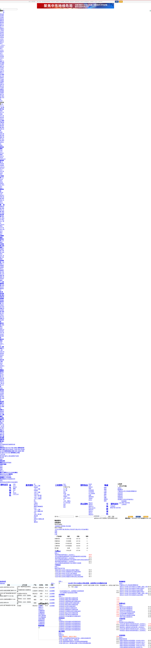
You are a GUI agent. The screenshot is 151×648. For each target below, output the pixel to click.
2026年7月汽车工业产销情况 (69, 573)
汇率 (56, 534)
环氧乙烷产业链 (2, 86)
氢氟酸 (2, 477)
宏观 (60, 635)
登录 (117, 1)
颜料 (1, 137)
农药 (1, 480)
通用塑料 (29, 485)
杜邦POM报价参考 (70, 606)
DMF (1, 351)
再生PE (91, 503)
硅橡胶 (2, 267)
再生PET (91, 514)
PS (0, 168)
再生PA (91, 511)
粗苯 (16, 451)
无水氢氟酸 (12, 472)
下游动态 (112, 506)
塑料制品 (84, 485)
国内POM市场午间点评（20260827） (136, 623)
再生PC (91, 513)
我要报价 (2, 583)
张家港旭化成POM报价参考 (73, 601)
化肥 (1, 388)
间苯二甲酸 (2, 385)
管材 (1, 196)
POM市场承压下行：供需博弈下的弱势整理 (72, 591)
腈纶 (3, 124)
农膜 (90, 495)
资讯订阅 (130, 516)
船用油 (2, 22)
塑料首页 (4, 485)
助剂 (3, 140)
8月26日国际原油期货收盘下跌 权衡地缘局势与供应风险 (70, 556)
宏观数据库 (41, 623)
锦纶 (3, 127)
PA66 (1, 179)
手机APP (53, 1)
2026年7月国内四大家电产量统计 (70, 570)
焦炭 (9, 447)
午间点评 (125, 499)
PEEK (1, 157)
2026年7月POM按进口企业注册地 (134, 595)
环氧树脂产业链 (2, 94)
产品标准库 (41, 622)
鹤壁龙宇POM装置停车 (126, 607)
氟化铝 (3, 474)
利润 (135, 491)
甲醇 (12, 447)
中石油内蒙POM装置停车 (127, 613)
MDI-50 (2, 329)
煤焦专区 (2, 447)
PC (1, 185)
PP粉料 (2, 165)
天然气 (2, 40)
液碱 (105, 489)
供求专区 (3, 581)
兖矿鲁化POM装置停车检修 (127, 615)
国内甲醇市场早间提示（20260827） (65, 554)
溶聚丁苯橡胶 (2, 257)
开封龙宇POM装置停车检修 (127, 612)
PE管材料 (91, 491)
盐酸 (105, 497)
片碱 (105, 491)
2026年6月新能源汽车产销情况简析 (71, 575)
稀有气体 (15, 456)
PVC (3, 168)
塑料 (1, 145)
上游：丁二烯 (37, 497)
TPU (1, 358)
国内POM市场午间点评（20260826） (136, 628)
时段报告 (124, 501)
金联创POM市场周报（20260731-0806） (134, 643)
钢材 (1, 462)
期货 (56, 532)
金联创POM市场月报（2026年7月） (133, 647)
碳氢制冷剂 (12, 478)
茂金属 (36, 515)
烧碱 (1, 206)
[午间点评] (123, 623)
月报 (125, 502)
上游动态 (124, 504)
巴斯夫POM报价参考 (71, 608)
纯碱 (105, 492)
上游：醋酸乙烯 (38, 511)
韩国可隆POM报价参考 (71, 598)
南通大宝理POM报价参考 (72, 603)
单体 (56, 531)
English (96, 1)
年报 (128, 502)
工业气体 (2, 454)
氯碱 (106, 485)
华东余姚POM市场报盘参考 (73, 621)
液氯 (3, 208)
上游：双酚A (67, 501)
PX (2, 104)
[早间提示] (123, 625)
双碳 (1, 469)
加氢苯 (19, 451)
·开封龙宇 (72, 529)
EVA (1, 169)
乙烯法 (36, 503)
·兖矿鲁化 (67, 529)
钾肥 (1, 431)
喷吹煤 (13, 444)
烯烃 (1, 61)
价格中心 (58, 1)
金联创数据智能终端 (46, 1)
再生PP (91, 504)
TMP (1, 344)
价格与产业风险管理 (84, 1)
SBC (1, 255)
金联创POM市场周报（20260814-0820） (134, 640)
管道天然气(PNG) (2, 53)
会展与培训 (77, 1)
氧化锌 (2, 287)
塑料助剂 (114, 504)
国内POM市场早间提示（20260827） (136, 625)
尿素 (1, 409)
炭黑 (3, 285)
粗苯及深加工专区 (9, 451)
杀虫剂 (6, 482)
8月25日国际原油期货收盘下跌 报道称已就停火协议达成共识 (72, 559)
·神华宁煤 (61, 529)
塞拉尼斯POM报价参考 (71, 604)
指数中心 (40, 607)
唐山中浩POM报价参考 (71, 612)
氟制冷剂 (6, 478)
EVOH (2, 153)
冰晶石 (7, 474)
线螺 (4, 462)
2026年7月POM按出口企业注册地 (134, 590)
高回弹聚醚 (2, 310)
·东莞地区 (63, 526)
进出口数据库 (42, 615)
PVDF (6, 475)
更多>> (57, 553)
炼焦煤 (6, 444)
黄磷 (1, 439)
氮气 (4, 456)
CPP (1, 194)
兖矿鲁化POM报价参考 (71, 614)
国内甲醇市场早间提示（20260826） (65, 558)
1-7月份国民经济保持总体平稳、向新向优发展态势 (77, 638)
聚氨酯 (2, 300)
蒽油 (19, 449)
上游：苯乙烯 (37, 495)
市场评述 (120, 497)
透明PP (36, 522)
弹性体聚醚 (2, 320)
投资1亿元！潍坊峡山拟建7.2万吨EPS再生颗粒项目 (77, 643)
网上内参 (39, 1)
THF (1, 364)
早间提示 (120, 499)
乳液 (3, 135)
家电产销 (112, 507)
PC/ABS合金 (66, 502)
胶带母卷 (91, 496)
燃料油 (2, 20)
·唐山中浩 (78, 529)
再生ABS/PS (92, 508)
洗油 (21, 449)
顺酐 (23, 451)
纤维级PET (2, 114)
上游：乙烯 (37, 485)
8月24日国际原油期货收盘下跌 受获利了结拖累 (68, 563)
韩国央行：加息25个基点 (70, 636)
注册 (121, 1)
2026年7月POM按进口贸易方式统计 (134, 591)
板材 (10, 462)
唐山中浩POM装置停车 (126, 608)
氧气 (1, 456)
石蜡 (2, 35)
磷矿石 (2, 429)
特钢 (1, 464)
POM (1, 182)
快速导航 (33, 1)
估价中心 (40, 609)
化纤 (1, 100)
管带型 (7, 462)
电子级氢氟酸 (7, 477)
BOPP (1, 192)
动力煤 (2, 444)
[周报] (121, 640)
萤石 (7, 472)
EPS (1, 171)
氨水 (3, 441)
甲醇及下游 (2, 72)
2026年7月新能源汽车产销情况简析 (71, 571)
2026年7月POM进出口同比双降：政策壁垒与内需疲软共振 (87, 583)
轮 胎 (1, 291)
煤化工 (2, 446)
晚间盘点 (130, 499)
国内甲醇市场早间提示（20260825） (65, 561)
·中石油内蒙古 (84, 529)
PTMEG (2, 365)
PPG (3, 313)
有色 (1, 466)
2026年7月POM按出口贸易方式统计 (134, 588)
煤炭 (1, 442)
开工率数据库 (42, 617)
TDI (3, 303)
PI (3, 156)
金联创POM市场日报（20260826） (135, 627)
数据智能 (67, 1)
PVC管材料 (92, 493)
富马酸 (2, 452)
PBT (1, 180)
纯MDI (2, 355)
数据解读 (120, 489)
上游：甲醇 (66, 495)
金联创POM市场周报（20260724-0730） (134, 645)
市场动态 (120, 494)
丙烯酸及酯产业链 (2, 82)
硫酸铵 (16, 447)
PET (1, 187)
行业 (62, 635)
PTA (1, 105)
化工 (1, 59)
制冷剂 (2, 478)
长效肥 (2, 391)
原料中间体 (11, 482)
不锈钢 (4, 464)
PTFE (1, 475)
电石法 (36, 504)
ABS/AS (2, 167)
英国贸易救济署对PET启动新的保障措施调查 (75, 641)
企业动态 (120, 492)
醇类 (1, 66)
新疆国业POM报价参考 (71, 609)
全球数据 (92, 1)
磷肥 (1, 419)
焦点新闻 (62, 631)
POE (1, 174)
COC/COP (3, 159)
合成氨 (2, 418)
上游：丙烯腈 (37, 498)
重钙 (3, 428)
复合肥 (2, 401)
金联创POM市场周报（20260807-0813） (134, 642)
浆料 (1, 356)
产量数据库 (41, 612)
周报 (123, 502)
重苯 (9, 452)
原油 (1, 14)
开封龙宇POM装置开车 (126, 610)
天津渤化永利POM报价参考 (73, 611)
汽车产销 (118, 507)
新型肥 (2, 390)
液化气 (2, 24)
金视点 (119, 488)
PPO (3, 185)
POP (1, 156)
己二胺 (65, 490)
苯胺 (3, 324)
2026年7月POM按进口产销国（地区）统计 (136, 593)
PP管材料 (91, 490)
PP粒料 (2, 163)
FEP (4, 475)
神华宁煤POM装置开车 (126, 617)
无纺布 (90, 498)
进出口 (122, 491)
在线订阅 (100, 1)
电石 (1, 209)
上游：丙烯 (37, 489)
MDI (1, 332)
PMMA (2, 183)
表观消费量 (131, 491)
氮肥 (1, 403)
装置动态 (120, 496)
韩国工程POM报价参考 (71, 599)
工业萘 (15, 449)
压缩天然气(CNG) (2, 48)
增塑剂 (106, 499)
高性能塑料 (10, 490)
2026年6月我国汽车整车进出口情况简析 (72, 576)
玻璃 (3, 213)
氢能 (1, 467)
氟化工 (2, 470)
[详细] (76, 587)
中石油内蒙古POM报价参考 (73, 616)
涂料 (1, 132)
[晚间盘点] (123, 627)
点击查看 (52, 587)
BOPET (2, 195)
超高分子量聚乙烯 (39, 519)
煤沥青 (11, 449)
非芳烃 (6, 452)
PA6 (3, 177)
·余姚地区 (57, 526)
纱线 (1, 129)
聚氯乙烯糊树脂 (38, 506)
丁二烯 (2, 282)
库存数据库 (41, 614)
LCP (1, 151)
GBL (1, 368)
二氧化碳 (10, 456)
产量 (119, 491)
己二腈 (65, 488)
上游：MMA (66, 498)
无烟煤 (9, 444)
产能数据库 (41, 610)
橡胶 (1, 242)
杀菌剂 (16, 482)
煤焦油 (7, 449)
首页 (30, 1)
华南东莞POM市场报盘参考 (73, 623)
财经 (60, 636)
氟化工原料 (3, 472)
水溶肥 (2, 393)
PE (2, 162)
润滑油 (2, 37)
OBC (1, 150)
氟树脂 (11, 474)
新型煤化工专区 (15, 452)
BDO (1, 363)
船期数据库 (41, 620)
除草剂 (2, 482)
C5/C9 (1, 38)
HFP (9, 475)
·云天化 (57, 529)
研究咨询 (72, 1)
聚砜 (1, 154)
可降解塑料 (107, 509)
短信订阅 (138, 516)
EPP (35, 520)
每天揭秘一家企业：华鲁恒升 (71, 639)
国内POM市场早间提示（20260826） (136, 630)
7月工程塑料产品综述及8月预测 (68, 592)
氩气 (6, 456)
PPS (1, 186)
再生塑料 (84, 504)
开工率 (126, 491)
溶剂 (1, 133)
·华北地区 (68, 526)
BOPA (1, 203)
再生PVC (91, 506)
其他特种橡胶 (2, 278)
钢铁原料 (2, 461)
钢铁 (1, 459)
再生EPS (91, 509)
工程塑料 (59, 485)
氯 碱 (2, 204)
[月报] (121, 647)
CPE (3, 240)
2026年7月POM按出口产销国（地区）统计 (136, 586)
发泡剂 (2, 331)
